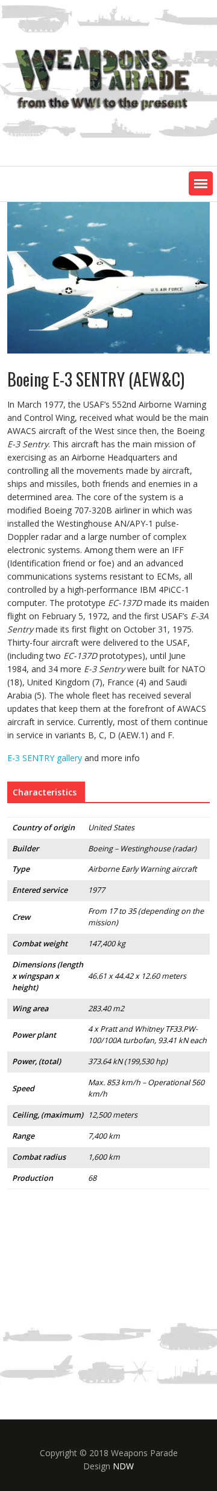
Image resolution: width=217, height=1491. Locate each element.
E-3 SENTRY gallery (44, 758)
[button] (201, 183)
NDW (123, 1466)
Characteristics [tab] (45, 792)
